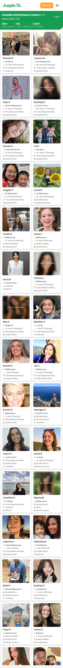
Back (56, 17)
